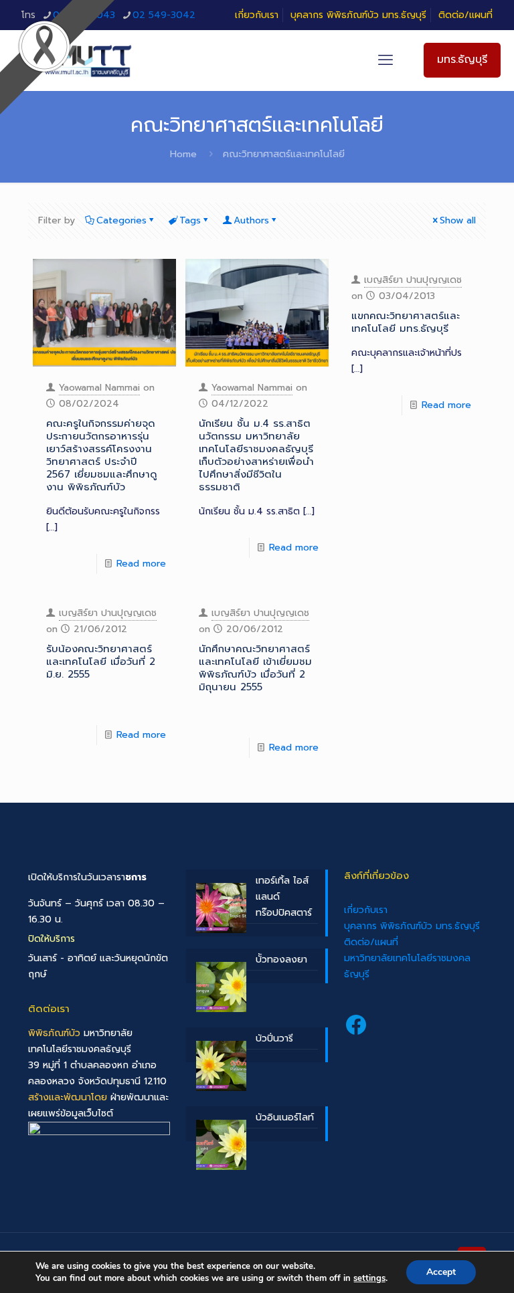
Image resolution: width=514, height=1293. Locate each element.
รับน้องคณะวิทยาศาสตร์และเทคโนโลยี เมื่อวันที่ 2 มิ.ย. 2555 (100, 661)
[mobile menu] (385, 60)
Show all (458, 220)
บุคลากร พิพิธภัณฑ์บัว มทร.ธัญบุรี (358, 15)
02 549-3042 (164, 15)
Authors (251, 220)
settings (369, 1278)
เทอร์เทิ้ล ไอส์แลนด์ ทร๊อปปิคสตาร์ (284, 897)
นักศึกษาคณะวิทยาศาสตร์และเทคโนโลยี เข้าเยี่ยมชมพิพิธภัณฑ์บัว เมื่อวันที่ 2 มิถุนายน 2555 (255, 667)
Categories (121, 220)
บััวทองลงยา (281, 960)
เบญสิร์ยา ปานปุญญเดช (413, 280)
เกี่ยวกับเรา (256, 15)
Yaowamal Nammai (99, 388)
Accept (441, 1272)
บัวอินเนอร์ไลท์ (285, 1117)
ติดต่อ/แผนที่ (465, 15)
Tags (190, 220)
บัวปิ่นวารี (274, 1038)
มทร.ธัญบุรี (462, 60)
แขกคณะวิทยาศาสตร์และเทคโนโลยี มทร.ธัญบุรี (405, 322)
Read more (141, 564)
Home (183, 154)
